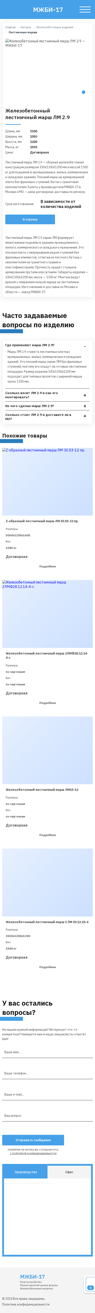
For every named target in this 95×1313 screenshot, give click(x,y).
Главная (10, 27)
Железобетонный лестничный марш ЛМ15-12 (42, 790)
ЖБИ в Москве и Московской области (28, 1183)
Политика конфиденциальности (25, 1304)
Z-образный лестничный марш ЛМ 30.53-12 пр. (42, 521)
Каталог (26, 27)
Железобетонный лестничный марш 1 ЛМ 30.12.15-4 (47, 922)
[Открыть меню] (85, 9)
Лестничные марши (22, 32)
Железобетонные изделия (54, 27)
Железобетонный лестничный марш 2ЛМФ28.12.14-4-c (47, 655)
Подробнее (47, 566)
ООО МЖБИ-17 (13, 1180)
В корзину (30, 219)
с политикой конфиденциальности (33, 1153)
